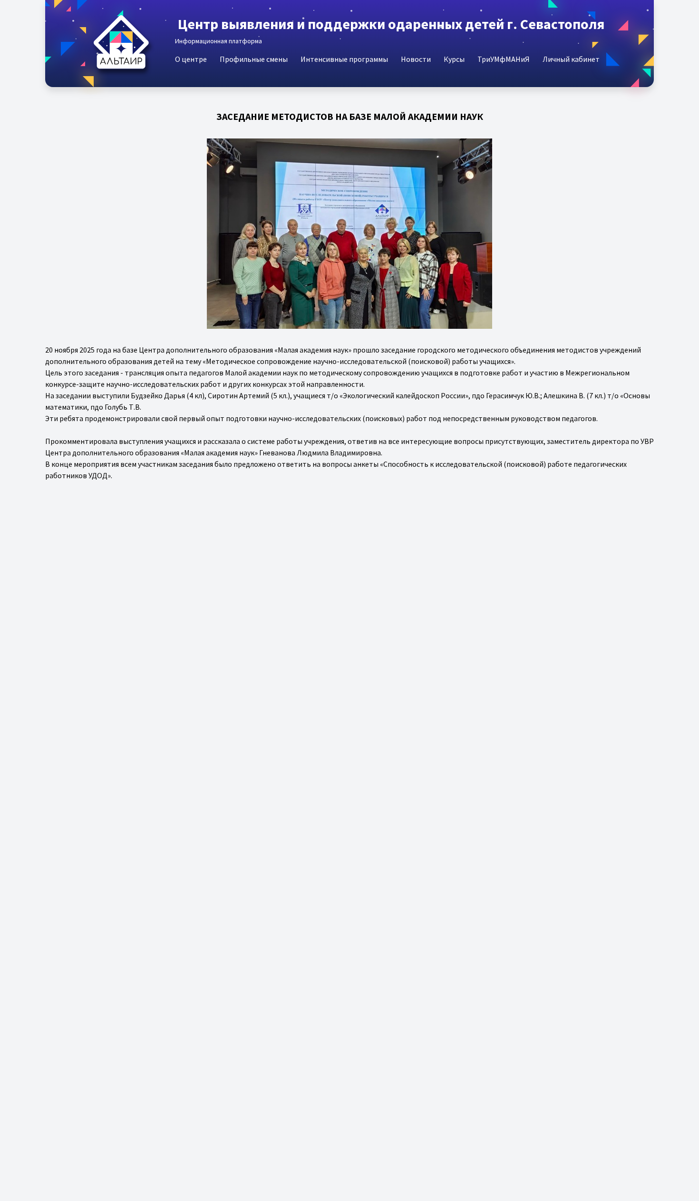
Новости (416, 59)
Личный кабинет (571, 59)
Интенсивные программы (344, 59)
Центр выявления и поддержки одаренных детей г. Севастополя (391, 23)
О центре (191, 59)
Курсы (454, 59)
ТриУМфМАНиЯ (503, 59)
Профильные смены (254, 59)
